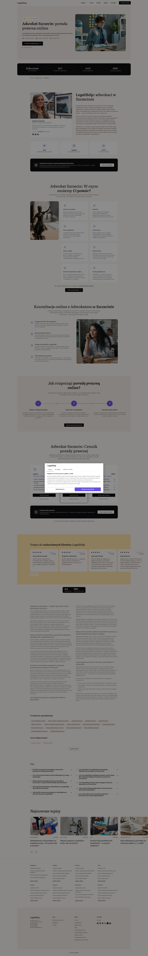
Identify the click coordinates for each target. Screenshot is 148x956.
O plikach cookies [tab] (67, 469)
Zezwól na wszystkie (87, 489)
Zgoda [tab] (50, 469)
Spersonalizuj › (60, 489)
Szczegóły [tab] (57, 469)
